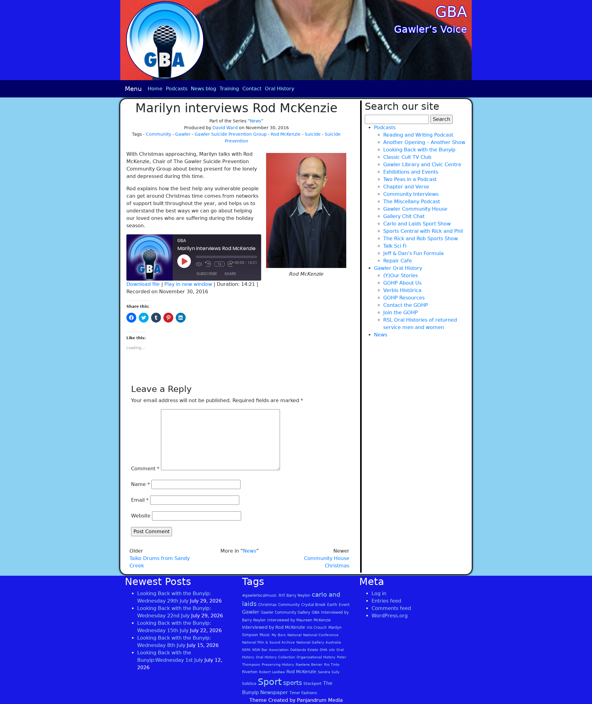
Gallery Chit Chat (404, 216)
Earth (332, 605)
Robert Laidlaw (272, 672)
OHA (323, 650)
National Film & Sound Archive (268, 642)
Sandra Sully (329, 672)
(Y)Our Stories (400, 275)
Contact (251, 89)
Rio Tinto (331, 665)
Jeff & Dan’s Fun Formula (413, 253)
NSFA (246, 650)
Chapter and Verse (406, 187)
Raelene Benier (309, 665)
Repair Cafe (397, 261)
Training (229, 89)
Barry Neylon (298, 595)
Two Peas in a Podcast (410, 179)
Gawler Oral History (398, 268)
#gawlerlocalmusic (259, 595)
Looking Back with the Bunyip (419, 150)
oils (332, 650)
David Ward (225, 127)
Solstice (249, 683)
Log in (379, 593)
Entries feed (386, 601)
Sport (270, 682)
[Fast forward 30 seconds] (231, 264)
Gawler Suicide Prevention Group (231, 134)
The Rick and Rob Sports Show (420, 238)
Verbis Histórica (402, 290)
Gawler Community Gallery (285, 612)
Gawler (183, 134)
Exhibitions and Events (410, 172)
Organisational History (316, 657)
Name (140, 484)
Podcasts (176, 89)
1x (219, 264)
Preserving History (278, 665)
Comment (145, 468)
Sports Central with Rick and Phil (423, 231)
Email (140, 500)
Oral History (279, 89)
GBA (451, 11)
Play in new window (188, 284)
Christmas (267, 605)
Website (140, 516)
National (294, 635)
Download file (143, 284)
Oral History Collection (275, 657)
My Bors (279, 635)
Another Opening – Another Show (424, 142)
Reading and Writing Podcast (418, 135)
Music (265, 635)
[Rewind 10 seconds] (208, 264)
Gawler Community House (415, 209)
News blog (203, 89)
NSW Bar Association (270, 650)
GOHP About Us (402, 283)
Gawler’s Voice (430, 29)
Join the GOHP (400, 312)
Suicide (313, 134)
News (255, 120)
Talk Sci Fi (394, 246)
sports (292, 682)
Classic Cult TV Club (407, 157)
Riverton (249, 672)
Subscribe (206, 273)
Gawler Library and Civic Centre (422, 164)
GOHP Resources (404, 298)
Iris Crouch (317, 627)
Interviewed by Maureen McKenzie (299, 620)
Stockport (312, 683)
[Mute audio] (199, 264)
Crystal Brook (313, 605)
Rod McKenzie (286, 134)
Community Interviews (410, 194)
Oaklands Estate (304, 650)
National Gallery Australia (318, 642)
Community (158, 134)
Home (155, 89)
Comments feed (391, 608)
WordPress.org (390, 616)
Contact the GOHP (405, 305)
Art (281, 595)
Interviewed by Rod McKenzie (273, 627)
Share (230, 273)
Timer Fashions (303, 693)
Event (344, 605)
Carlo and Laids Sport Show (417, 224)
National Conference (321, 635)
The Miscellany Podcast (411, 201)
